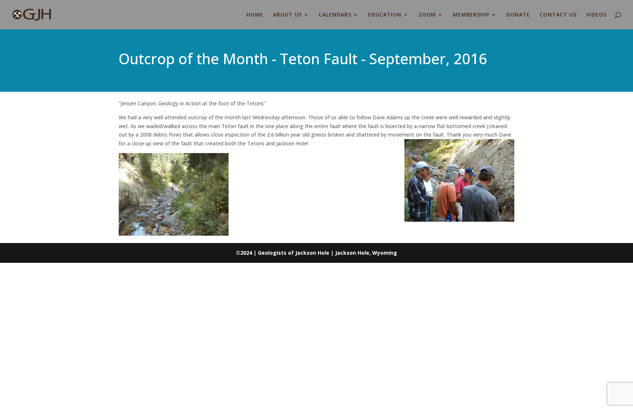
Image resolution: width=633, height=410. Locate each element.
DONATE (518, 15)
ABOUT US (287, 15)
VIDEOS (596, 15)
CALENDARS (335, 15)
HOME (255, 15)
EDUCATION (384, 15)
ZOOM (427, 15)
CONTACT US (558, 15)
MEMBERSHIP (471, 15)
